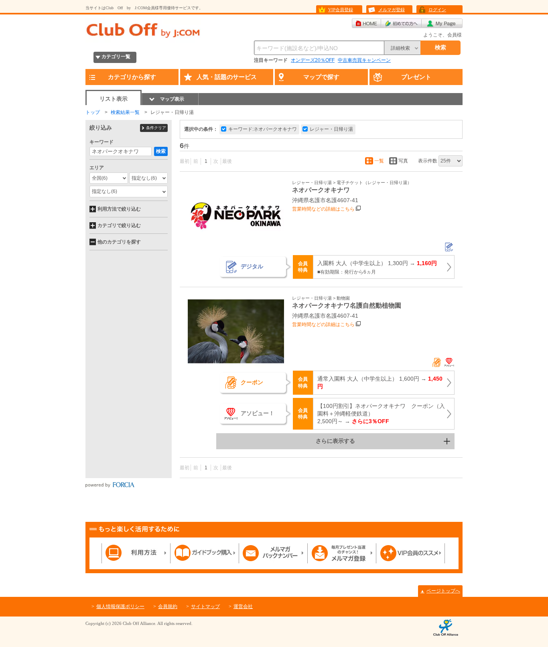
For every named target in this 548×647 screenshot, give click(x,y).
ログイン (437, 9)
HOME (366, 23)
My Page (442, 23)
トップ (92, 112)
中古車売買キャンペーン (364, 60)
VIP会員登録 (340, 9)
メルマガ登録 (391, 9)
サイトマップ (205, 606)
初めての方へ (401, 23)
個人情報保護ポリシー (120, 606)
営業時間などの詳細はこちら (323, 209)
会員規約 (167, 606)
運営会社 (243, 606)
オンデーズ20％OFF (313, 60)
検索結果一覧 (125, 112)
